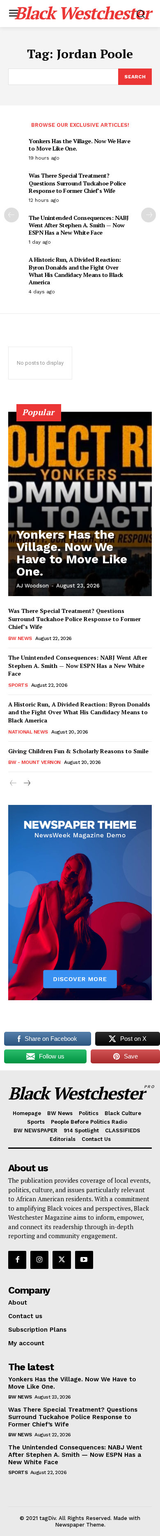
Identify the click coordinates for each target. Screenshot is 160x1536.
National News (28, 732)
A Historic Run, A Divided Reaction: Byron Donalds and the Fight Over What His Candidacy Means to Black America (76, 271)
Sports (17, 685)
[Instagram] (39, 1260)
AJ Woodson (32, 586)
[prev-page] (11, 215)
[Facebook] (17, 1260)
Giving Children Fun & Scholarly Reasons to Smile (78, 751)
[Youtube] (84, 1260)
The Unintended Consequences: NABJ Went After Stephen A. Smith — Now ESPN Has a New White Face (79, 225)
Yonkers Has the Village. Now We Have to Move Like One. (79, 144)
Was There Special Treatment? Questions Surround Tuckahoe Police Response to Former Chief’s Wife (77, 182)
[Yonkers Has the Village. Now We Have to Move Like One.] (80, 503)
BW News (20, 638)
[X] (62, 1260)
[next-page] (148, 215)
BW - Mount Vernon (34, 762)
